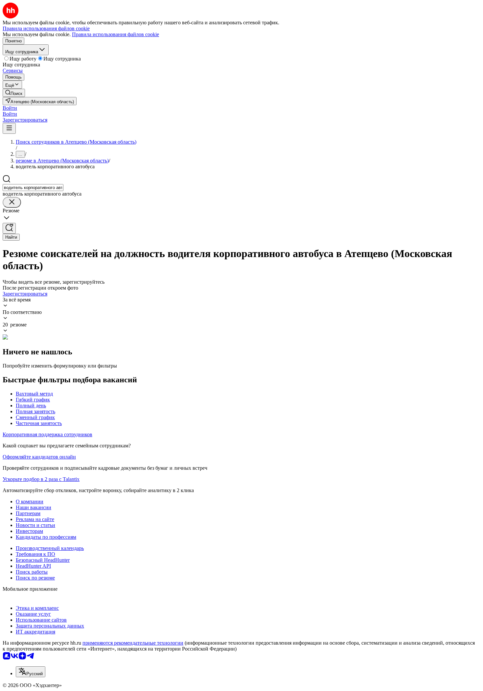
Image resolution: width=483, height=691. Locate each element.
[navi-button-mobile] (9, 128)
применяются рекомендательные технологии (132, 643)
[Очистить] (12, 202)
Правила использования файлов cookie (115, 34)
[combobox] (33, 187)
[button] (10, 108)
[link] (14, 93)
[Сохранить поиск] (9, 228)
